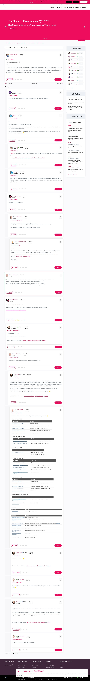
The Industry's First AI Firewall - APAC (75, 146)
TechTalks (34, 667)
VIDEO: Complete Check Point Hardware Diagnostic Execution (75, 98)
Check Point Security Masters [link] (37, 664)
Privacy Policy (42, 1)
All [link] (70, 122)
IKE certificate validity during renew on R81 (22, 256)
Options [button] (61, 42)
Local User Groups (67, 7)
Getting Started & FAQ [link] (9, 664)
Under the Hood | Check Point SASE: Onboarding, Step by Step (75, 130)
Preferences (84, 1)
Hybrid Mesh (19, 42)
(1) (24, 320)
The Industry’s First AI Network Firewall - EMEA (75, 153)
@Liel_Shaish (18, 254)
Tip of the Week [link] (35, 665)
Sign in (18, 673)
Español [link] (61, 664)
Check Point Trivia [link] (21, 665)
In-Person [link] (79, 122)
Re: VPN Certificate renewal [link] (38, 42)
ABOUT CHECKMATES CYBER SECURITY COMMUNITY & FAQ (67, 5)
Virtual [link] (74, 122)
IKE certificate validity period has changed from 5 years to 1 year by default (30, 157)
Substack (44, 340)
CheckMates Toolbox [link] (49, 664)
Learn (58, 7)
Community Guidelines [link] (9, 665)
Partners (77, 7)
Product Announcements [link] (50, 667)
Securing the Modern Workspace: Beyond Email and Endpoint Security (75, 138)
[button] (69, 2)
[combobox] (39, 47)
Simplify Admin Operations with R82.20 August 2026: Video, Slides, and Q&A (76, 108)
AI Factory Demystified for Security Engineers (76, 102)
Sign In (85, 5)
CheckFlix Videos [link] (21, 667)
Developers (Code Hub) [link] (50, 665)
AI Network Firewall (27, 42)
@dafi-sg (11, 153)
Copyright (42, 679)
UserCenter (58, 679)
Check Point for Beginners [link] (23, 664)
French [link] (61, 665)
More (83, 7)
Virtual (69, 125)
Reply (58, 79)
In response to (13, 95)
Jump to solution (10, 59)
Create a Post (81, 40)
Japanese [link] (61, 667)
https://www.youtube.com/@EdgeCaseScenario (31, 340)
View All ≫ (70, 88)
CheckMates (8, 42)
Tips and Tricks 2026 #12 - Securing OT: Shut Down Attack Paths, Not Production (75, 162)
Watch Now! (12, 28)
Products (52, 7)
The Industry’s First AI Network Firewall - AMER (75, 170)
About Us (53, 679)
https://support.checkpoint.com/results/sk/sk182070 (16, 310)
